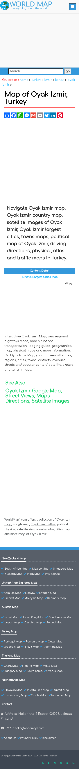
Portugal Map (13, 641)
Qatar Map (55, 641)
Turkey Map (9, 631)
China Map (11, 665)
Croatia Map (39, 695)
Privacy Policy (29, 738)
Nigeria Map (30, 665)
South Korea (34, 671)
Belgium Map (12, 593)
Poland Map (54, 622)
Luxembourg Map (15, 695)
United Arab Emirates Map (19, 582)
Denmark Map (56, 598)
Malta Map (50, 665)
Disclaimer (49, 738)
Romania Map (35, 641)
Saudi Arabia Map (61, 617)
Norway (30, 593)
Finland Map (12, 598)
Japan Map (12, 622)
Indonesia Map (61, 695)
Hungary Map (13, 671)
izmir (48, 80)
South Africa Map (16, 568)
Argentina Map (52, 646)
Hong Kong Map (33, 617)
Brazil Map (32, 646)
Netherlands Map (13, 680)
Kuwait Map (61, 690)
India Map (33, 574)
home (24, 80)
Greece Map (12, 646)
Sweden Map (47, 593)
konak (59, 80)
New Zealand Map (14, 558)
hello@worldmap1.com (29, 728)
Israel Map (12, 617)
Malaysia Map (33, 598)
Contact (7, 704)
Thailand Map (11, 655)
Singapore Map (63, 568)
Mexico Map (40, 568)
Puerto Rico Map (38, 690)
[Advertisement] (39, 39)
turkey (36, 80)
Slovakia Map (13, 690)
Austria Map (10, 607)
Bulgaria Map (13, 574)
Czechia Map (33, 622)
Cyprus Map (54, 671)
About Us (10, 738)
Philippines (52, 574)
